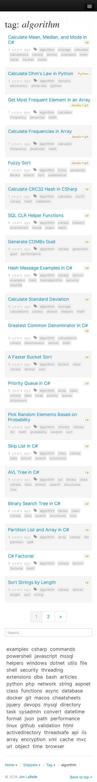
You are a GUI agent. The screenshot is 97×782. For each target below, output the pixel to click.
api (75, 732)
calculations (19, 55)
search (29, 175)
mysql (50, 705)
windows (36, 663)
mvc (81, 739)
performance (31, 254)
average (64, 50)
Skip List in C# (23, 446)
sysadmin (30, 712)
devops (32, 705)
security (72, 280)
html (68, 725)
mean (14, 59)
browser (55, 746)
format (14, 719)
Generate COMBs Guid (31, 241)
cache (67, 739)
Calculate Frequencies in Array (40, 131)
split (30, 542)
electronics (18, 86)
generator (80, 249)
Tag (49, 765)
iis (84, 732)
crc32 (80, 196)
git (28, 698)
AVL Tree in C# (23, 472)
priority (52, 395)
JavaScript (80, 105)
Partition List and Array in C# (38, 529)
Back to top (79, 777)
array (62, 390)
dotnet (52, 55)
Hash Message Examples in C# (40, 268)
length (15, 595)
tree (13, 489)
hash (28, 201)
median (28, 59)
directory (70, 705)
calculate (81, 50)
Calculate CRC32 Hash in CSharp (42, 189)
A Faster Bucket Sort (30, 357)
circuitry (64, 81)
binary (71, 479)
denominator (34, 343)
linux (11, 725)
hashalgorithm (51, 280)
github (27, 725)
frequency (18, 117)
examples (68, 55)
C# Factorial (21, 556)
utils (72, 663)
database (72, 691)
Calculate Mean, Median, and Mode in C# (47, 39)
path (42, 719)
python (55, 86)
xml (52, 739)
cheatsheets (66, 698)
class (77, 364)
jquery (13, 705)
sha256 (16, 285)
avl (60, 479)
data (28, 395)
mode (42, 59)
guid (13, 254)
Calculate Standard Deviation (38, 299)
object (22, 746)
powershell (19, 656)
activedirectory (23, 732)
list (12, 432)
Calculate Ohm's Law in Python (40, 73)
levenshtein (19, 228)
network (47, 684)
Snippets (30, 765)
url (9, 746)
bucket (63, 364)
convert (52, 712)
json (29, 719)
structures (18, 400)
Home (9, 765)
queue (67, 395)
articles (63, 427)
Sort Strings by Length (32, 582)
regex (49, 228)
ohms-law (39, 86)
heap (39, 395)
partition (16, 542)
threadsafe (56, 732)
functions (31, 691)
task (11, 712)
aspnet (83, 684)
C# (87, 42)
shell (11, 670)
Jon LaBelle (28, 777)
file (83, 663)
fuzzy (62, 170)
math (84, 55)
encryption (33, 739)
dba (38, 677)
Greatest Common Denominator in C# (48, 325)
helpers (78, 223)
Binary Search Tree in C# (34, 503)
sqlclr (62, 228)
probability (38, 432)
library (15, 175)
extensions (18, 677)
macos (41, 698)
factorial (16, 568)
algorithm (47, 50)
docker (14, 698)
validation (43, 201)
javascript (37, 117)
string (38, 595)
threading (52, 670)
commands (62, 649)
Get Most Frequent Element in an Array (49, 99)
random (56, 432)
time (38, 746)
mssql (36, 228)
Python (83, 74)
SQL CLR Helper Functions (35, 215)
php (30, 684)
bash (51, 677)
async (52, 691)
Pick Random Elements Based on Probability (42, 417)
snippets (17, 6)
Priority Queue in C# (29, 383)
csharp (37, 55)
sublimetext (57, 175)
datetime (74, 712)
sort (41, 175)
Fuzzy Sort (19, 162)
